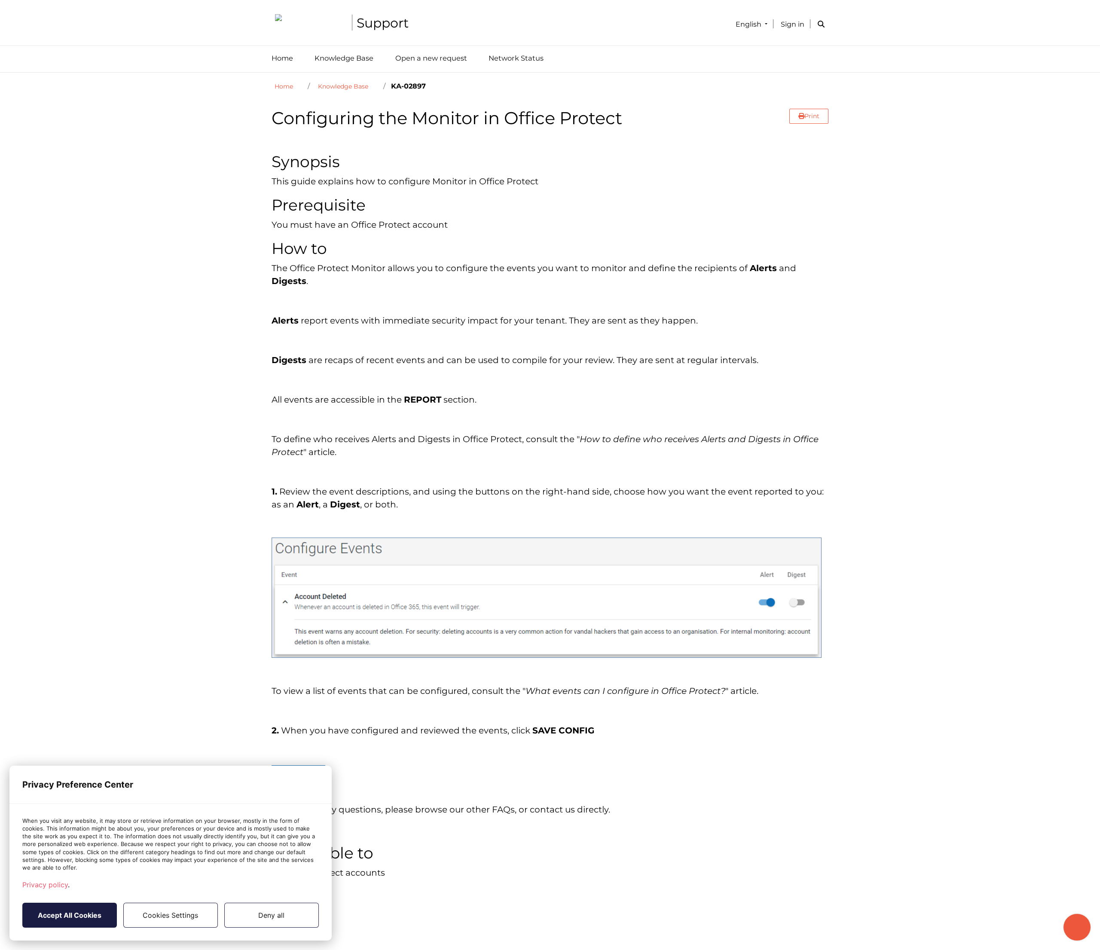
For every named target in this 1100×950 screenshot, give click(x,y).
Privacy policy (45, 884)
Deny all (271, 915)
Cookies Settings (170, 915)
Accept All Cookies (69, 915)
